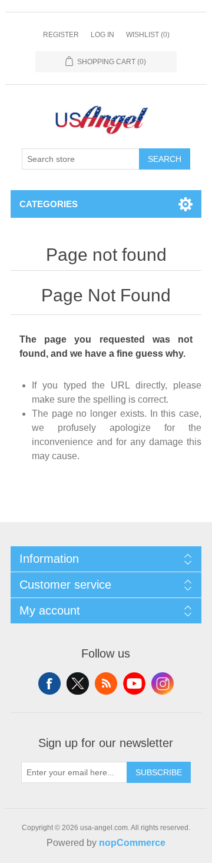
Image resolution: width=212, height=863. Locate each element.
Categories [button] (48, 204)
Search (164, 159)
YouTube (134, 683)
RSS (106, 683)
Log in (102, 35)
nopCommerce (132, 843)
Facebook (49, 683)
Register (61, 35)
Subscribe (158, 772)
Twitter (78, 683)
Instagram (162, 683)
